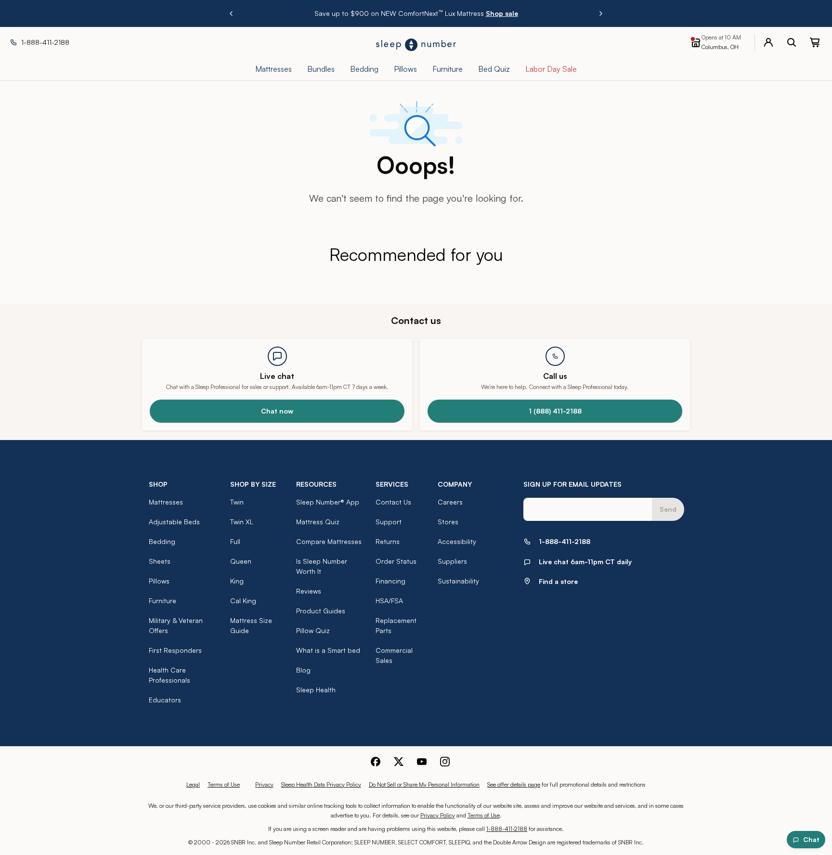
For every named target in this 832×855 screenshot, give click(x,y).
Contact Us (393, 502)
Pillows (159, 581)
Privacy (264, 784)
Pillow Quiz (313, 630)
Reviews (308, 591)
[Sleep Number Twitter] (398, 761)
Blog (303, 670)
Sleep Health (316, 690)
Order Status (396, 561)
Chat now (277, 411)
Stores (448, 522)
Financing (390, 581)
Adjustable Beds (174, 522)
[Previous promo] (231, 13)
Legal (193, 784)
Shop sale (502, 13)
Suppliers (452, 561)
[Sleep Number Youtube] (422, 761)
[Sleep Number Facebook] (375, 761)
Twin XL (241, 522)
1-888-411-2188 (506, 828)
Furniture (162, 600)
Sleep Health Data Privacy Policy (321, 784)
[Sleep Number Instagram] (445, 761)
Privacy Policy (437, 815)
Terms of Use (224, 784)
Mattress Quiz (317, 522)
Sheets (159, 561)
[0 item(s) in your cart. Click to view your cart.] (814, 42)
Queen (240, 561)
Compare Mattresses (329, 541)
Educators (165, 700)
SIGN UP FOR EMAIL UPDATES (572, 484)
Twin (237, 502)
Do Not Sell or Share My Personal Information (424, 784)
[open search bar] (791, 42)
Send (668, 509)
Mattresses (166, 502)
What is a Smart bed (328, 650)
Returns (388, 541)
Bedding (162, 541)
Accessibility (457, 541)
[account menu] (768, 42)
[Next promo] (601, 13)
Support (389, 522)
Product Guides (320, 611)
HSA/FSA (389, 600)
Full (235, 541)
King (237, 581)
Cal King (243, 600)
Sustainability (458, 581)
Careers (450, 502)
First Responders (175, 650)
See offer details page (513, 784)
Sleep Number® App (327, 502)
